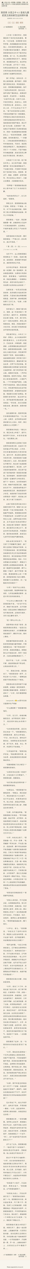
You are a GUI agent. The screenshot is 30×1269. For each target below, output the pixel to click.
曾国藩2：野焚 (20, 2)
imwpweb (20, 1267)
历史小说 (7, 2)
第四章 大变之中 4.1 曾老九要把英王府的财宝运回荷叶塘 (15, 4)
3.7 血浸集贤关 (8, 27)
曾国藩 (13, 2)
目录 (15, 1254)
